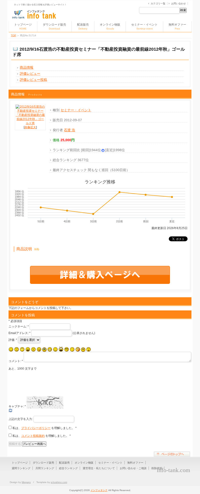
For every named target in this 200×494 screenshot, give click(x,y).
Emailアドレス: (19, 333)
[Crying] (44, 349)
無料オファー (177, 26)
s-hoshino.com (59, 482)
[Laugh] (27, 349)
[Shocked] (88, 349)
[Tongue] (39, 349)
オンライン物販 (110, 26)
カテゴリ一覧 (158, 3)
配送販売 (83, 26)
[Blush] (77, 349)
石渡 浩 (69, 130)
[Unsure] (83, 349)
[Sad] (16, 349)
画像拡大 (30, 127)
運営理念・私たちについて (99, 468)
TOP (13, 35)
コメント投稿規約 (33, 436)
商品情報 (26, 67)
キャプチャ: (17, 406)
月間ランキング (44, 468)
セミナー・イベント (144, 26)
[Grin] (49, 349)
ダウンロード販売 (54, 26)
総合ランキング (68, 468)
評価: (13, 340)
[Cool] (66, 349)
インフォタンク (99, 490)
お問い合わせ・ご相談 (133, 468)
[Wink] (55, 349)
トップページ (23, 26)
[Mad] (33, 349)
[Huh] (22, 349)
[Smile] (11, 349)
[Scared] (61, 349)
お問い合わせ (178, 3)
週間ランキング (21, 468)
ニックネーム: (19, 326)
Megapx (26, 482)
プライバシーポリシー (35, 428)
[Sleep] (72, 349)
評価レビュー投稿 (33, 80)
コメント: (16, 361)
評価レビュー (30, 73)
